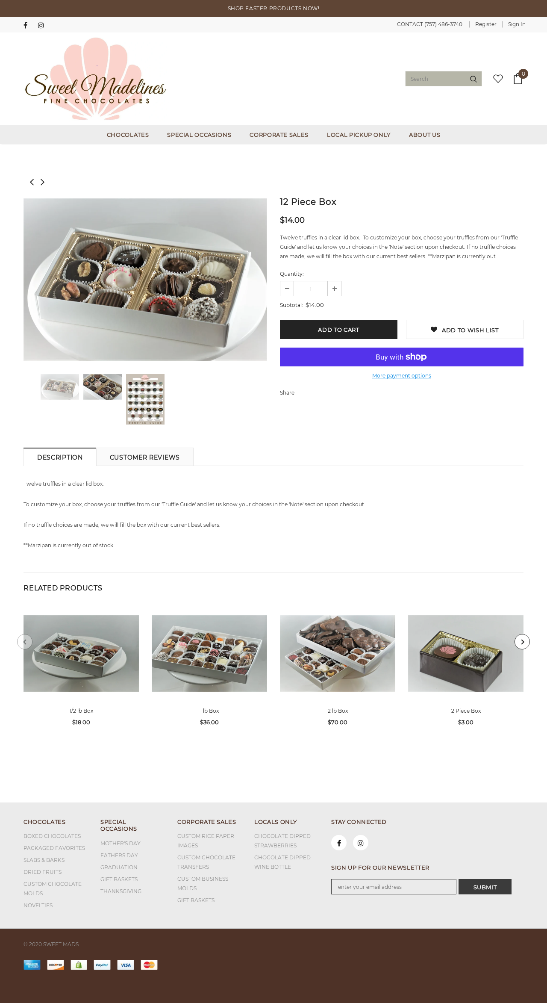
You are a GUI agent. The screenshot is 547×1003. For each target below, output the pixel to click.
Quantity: (292, 274)
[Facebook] (29, 25)
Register (486, 24)
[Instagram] (43, 25)
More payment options (401, 375)
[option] (145, 279)
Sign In (517, 24)
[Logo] (96, 78)
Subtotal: (291, 305)
